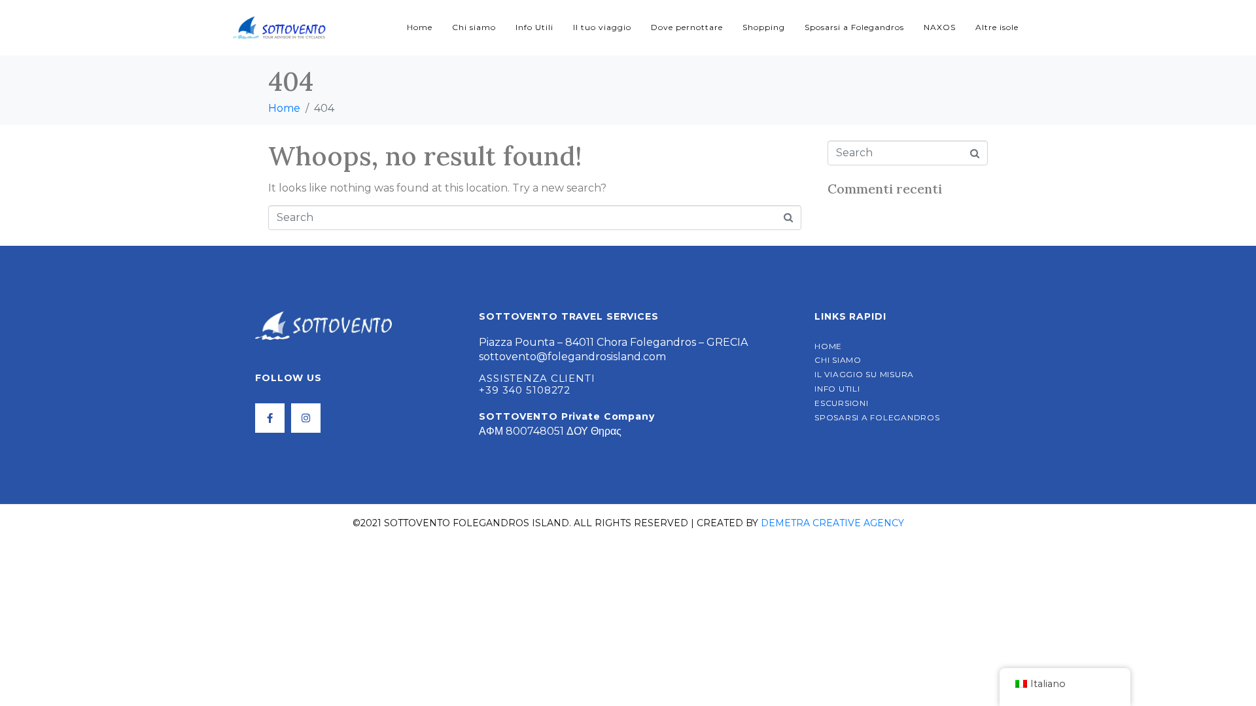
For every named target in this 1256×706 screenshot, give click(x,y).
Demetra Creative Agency (832, 523)
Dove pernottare (687, 27)
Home (419, 27)
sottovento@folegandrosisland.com (572, 356)
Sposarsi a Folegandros (854, 27)
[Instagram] (306, 418)
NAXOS (940, 27)
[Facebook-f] (270, 418)
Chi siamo (474, 27)
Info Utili (534, 27)
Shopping (763, 27)
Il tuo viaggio (602, 27)
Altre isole (997, 27)
